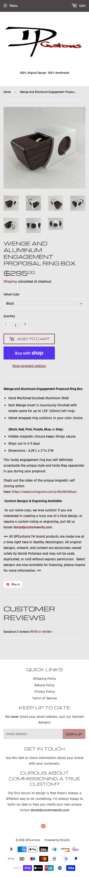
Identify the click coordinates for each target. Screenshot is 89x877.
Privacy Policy (44, 691)
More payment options (29, 366)
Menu (13, 6)
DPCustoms (32, 840)
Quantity (9, 316)
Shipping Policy (44, 678)
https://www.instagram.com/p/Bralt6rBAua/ (44, 492)
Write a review (40, 631)
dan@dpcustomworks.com (32, 527)
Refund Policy (44, 685)
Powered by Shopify (57, 840)
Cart (81, 6)
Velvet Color (12, 294)
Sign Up (74, 734)
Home (7, 92)
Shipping (10, 281)
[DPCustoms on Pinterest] (43, 827)
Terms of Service (44, 698)
